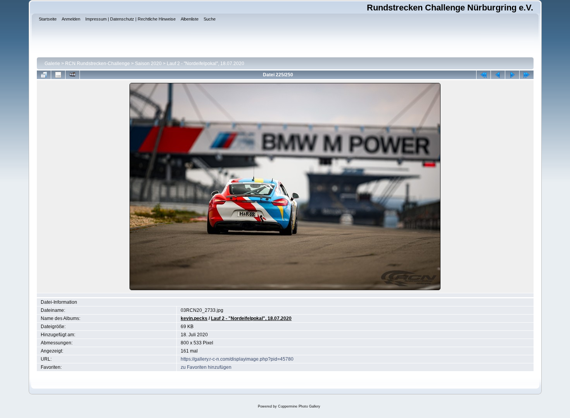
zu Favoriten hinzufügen (206, 367)
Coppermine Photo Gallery (299, 406)
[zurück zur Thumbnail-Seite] (44, 75)
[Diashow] (72, 75)
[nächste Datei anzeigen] (512, 75)
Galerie (52, 63)
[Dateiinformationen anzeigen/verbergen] (58, 75)
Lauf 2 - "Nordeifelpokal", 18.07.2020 (205, 63)
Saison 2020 (148, 63)
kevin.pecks (194, 318)
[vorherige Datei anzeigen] (498, 75)
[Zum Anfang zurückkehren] (484, 75)
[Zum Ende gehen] (527, 75)
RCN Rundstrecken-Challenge (97, 63)
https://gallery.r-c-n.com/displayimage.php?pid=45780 (237, 359)
